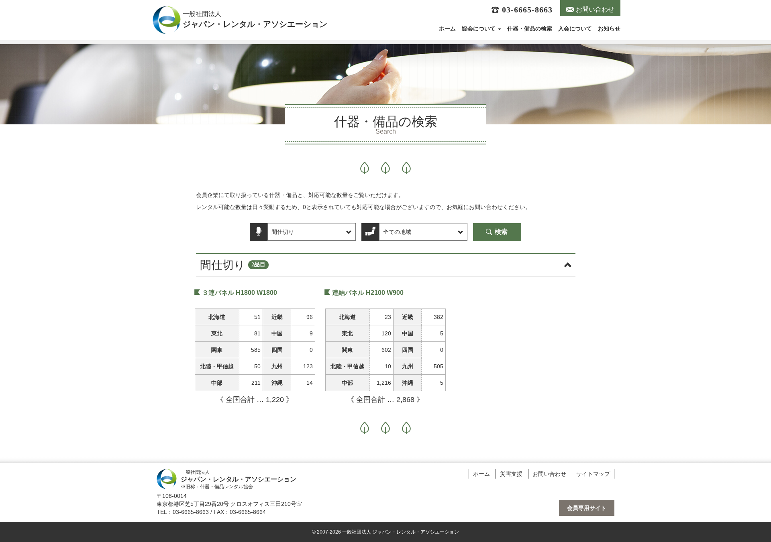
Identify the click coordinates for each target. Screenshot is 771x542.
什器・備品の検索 (529, 29)
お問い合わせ (594, 9)
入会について (575, 29)
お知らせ (609, 29)
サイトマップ (593, 474)
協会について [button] (479, 29)
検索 (500, 231)
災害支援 (511, 474)
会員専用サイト (586, 508)
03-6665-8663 (526, 9)
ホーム (447, 29)
